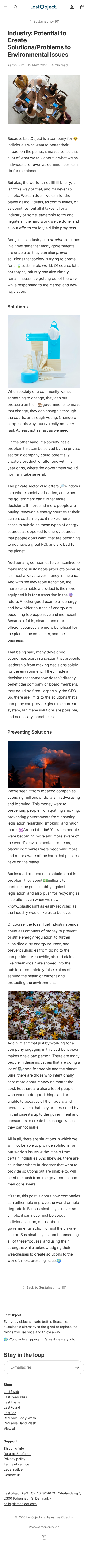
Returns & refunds (17, 1454)
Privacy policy (14, 1459)
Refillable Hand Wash (20, 1423)
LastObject (33, 1517)
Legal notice (13, 1469)
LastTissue (12, 1402)
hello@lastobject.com (20, 1504)
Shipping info (14, 1448)
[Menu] (5, 7)
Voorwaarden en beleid (44, 1527)
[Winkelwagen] (82, 7)
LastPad (10, 1413)
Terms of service (16, 1464)
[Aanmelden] (77, 1367)
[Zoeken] (15, 7)
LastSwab (11, 1392)
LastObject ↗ (64, 1517)
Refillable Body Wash (20, 1418)
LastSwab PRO (15, 1397)
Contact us (12, 1475)
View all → (12, 1428)
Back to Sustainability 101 (46, 1287)
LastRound (12, 1407)
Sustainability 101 (46, 21)
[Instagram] (44, 1537)
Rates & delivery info (59, 1339)
